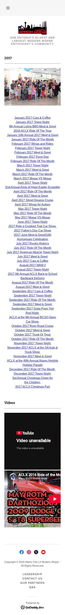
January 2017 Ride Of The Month (32, 139)
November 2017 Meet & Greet (33, 356)
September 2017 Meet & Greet (32, 304)
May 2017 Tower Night (32, 208)
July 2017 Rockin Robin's (32, 243)
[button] (8, 8)
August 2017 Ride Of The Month (32, 282)
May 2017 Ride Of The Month (32, 213)
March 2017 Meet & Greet (32, 169)
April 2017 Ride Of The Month (33, 191)
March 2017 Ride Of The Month (32, 174)
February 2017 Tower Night (32, 148)
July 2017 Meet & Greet (32, 256)
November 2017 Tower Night (32, 343)
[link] (32, 27)
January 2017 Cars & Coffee (32, 117)
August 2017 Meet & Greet (32, 286)
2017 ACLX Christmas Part (32, 386)
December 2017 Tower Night (32, 373)
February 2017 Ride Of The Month (32, 161)
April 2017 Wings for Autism (32, 204)
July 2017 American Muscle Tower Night (32, 252)
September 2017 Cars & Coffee (32, 291)
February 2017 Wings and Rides (32, 143)
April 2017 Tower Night (32, 182)
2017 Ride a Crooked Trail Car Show (32, 226)
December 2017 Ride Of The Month (32, 369)
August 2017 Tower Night (32, 269)
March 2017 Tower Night (32, 165)
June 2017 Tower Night (32, 221)
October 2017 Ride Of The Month (32, 338)
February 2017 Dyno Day (32, 156)
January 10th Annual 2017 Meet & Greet (32, 135)
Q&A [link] (32, 587)
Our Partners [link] (32, 582)
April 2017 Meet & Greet (32, 195)
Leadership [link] (32, 574)
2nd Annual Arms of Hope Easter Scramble (32, 187)
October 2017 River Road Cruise (32, 325)
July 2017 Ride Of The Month (32, 247)
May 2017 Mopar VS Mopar (32, 217)
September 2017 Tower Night (32, 295)
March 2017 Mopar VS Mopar (32, 178)
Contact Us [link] (32, 578)
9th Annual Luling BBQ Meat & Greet (32, 126)
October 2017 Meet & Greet (32, 330)
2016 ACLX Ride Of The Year (32, 130)
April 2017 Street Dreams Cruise (32, 200)
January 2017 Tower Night (32, 122)
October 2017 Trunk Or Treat (32, 334)
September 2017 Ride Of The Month (32, 299)
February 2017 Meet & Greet (32, 152)
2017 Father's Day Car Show (32, 230)
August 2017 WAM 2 (33, 265)
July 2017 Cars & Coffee (32, 260)
